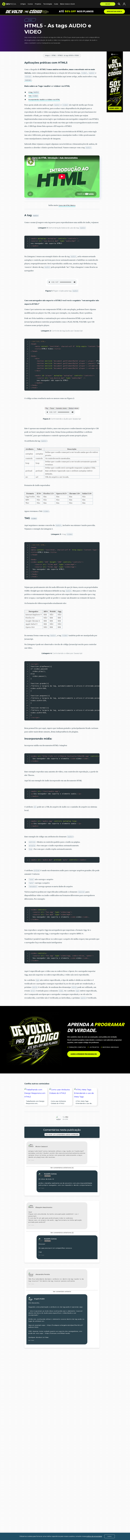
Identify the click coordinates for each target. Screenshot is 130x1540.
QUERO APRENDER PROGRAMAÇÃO (84, 1054)
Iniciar (107, 4)
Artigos (47, 55)
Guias (56, 4)
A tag (33, 92)
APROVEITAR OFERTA (114, 11)
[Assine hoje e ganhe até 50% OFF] (115, 81)
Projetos (38, 4)
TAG (33, 96)
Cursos (30, 4)
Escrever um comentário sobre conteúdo (62, 1134)
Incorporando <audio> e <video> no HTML (44, 99)
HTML (54, 55)
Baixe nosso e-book (67, 4)
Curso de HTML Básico (66, 205)
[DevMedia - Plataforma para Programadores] (10, 4)
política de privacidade (94, 1536)
